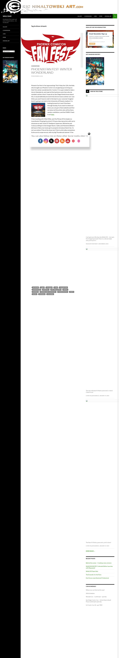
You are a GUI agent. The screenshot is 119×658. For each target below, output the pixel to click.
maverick (35, 291)
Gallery (80, 16)
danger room (36, 289)
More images (90, 551)
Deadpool (46, 289)
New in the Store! (96, 91)
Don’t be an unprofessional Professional (97, 578)
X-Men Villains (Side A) (92, 395)
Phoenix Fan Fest (62, 291)
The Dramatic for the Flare (93, 574)
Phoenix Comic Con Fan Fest (48, 291)
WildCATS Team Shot (92, 243)
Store (100, 16)
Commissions (88, 16)
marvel (65, 289)
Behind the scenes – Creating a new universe (98, 563)
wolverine (50, 294)
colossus (49, 287)
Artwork (35, 287)
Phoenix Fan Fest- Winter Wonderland (51, 70)
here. (52, 114)
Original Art (108, 16)
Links (95, 16)
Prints (72, 291)
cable (42, 287)
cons (55, 287)
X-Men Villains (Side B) (92, 546)
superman (42, 294)
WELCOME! (7, 16)
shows (35, 294)
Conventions (35, 66)
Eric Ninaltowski (56, 289)
